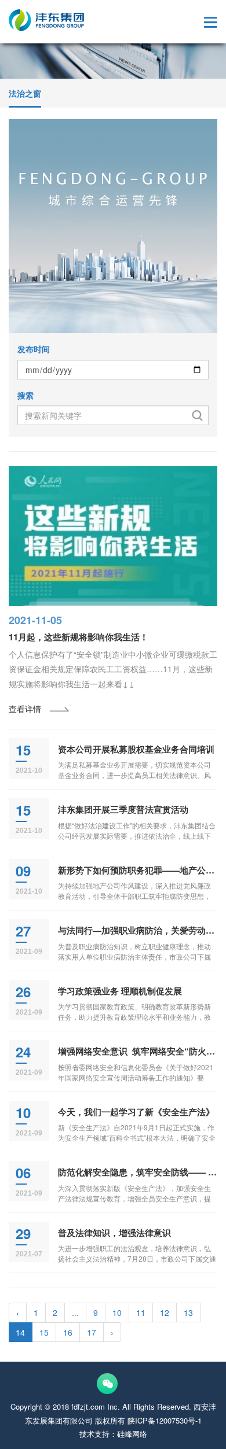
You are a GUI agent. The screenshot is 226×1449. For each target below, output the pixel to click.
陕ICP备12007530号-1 (164, 1420)
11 (140, 1312)
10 (117, 1312)
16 (67, 1332)
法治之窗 (25, 93)
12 (164, 1312)
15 (44, 1332)
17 (91, 1332)
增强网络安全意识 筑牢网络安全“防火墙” (139, 1051)
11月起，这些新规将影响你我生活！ (78, 637)
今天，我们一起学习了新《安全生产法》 (136, 1111)
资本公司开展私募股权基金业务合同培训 (136, 749)
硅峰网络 (132, 1433)
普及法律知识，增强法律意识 (114, 1232)
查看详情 (25, 708)
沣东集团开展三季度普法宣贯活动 (123, 809)
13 (188, 1312)
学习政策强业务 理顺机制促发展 (120, 991)
